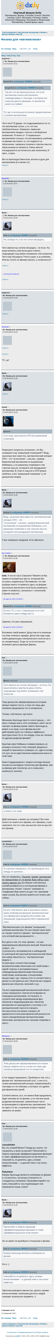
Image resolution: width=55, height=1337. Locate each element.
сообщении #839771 (19, 906)
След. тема (15, 56)
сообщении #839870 (21, 513)
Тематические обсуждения (28, 1324)
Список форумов (9, 1324)
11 (29, 49)
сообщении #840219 (19, 1222)
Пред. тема (5, 56)
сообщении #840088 (19, 807)
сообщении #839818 (26, 88)
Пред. (14, 49)
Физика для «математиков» (21, 39)
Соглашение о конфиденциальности (21, 1332)
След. (35, 49)
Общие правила (42, 1332)
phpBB (17, 1336)
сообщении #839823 (22, 82)
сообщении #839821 (19, 235)
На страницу (6, 49)
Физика (43, 1324)
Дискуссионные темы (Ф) (12, 1326)
